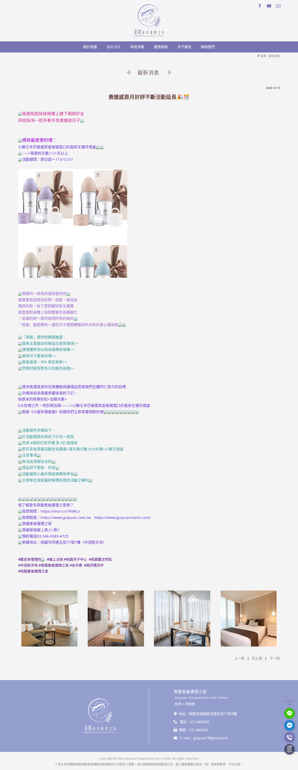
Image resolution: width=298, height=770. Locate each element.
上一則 (239, 658)
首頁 (263, 56)
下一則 (274, 658)
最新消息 (274, 56)
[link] (42, 442)
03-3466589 (199, 721)
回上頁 (257, 658)
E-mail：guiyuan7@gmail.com (204, 738)
